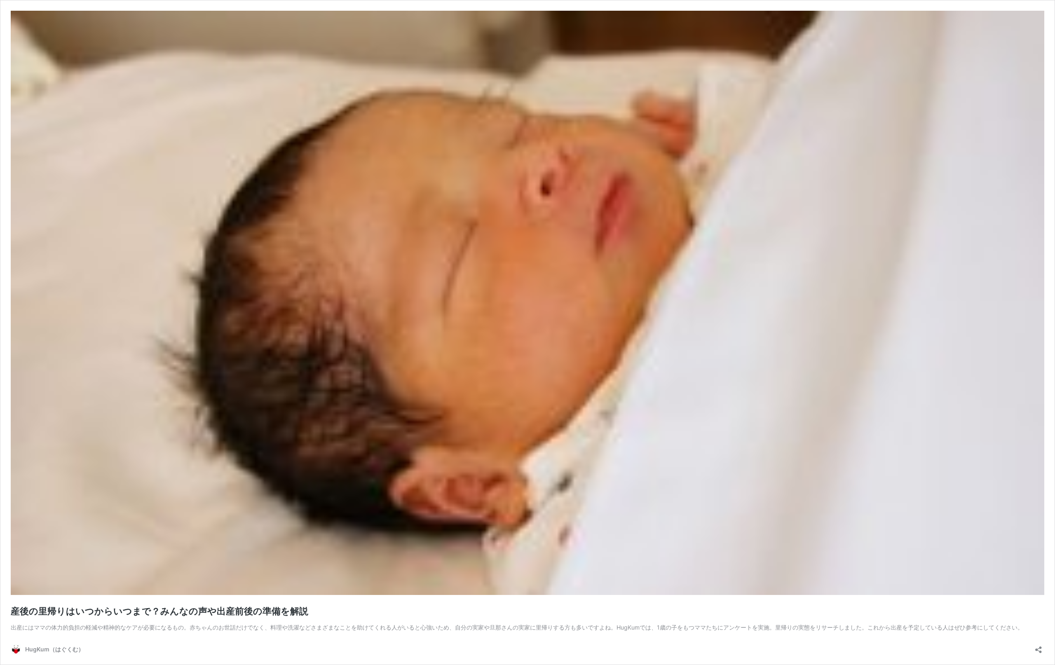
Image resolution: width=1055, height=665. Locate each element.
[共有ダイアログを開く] (1038, 647)
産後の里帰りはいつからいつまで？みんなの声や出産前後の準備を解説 (159, 611)
